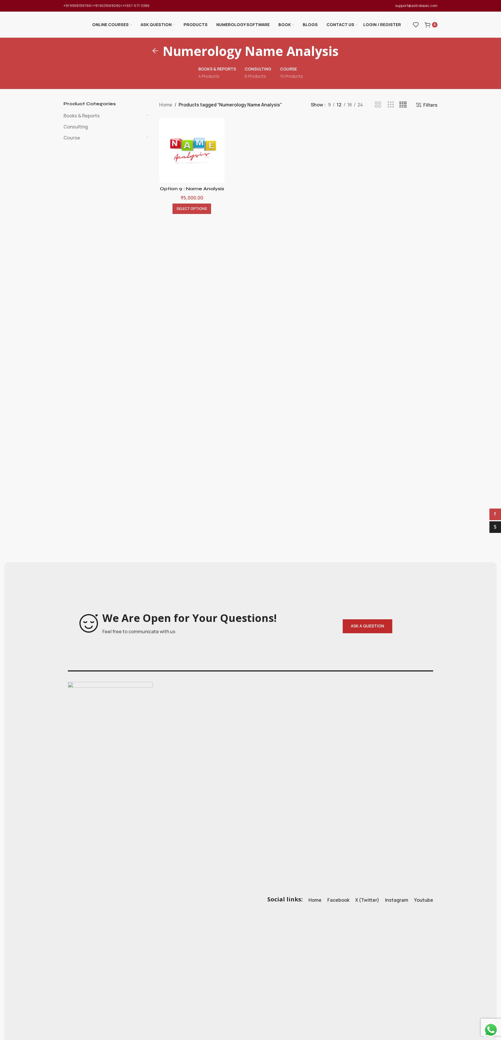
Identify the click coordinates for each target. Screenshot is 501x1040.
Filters (430, 105)
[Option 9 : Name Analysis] (191, 150)
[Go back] (155, 51)
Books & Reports (81, 115)
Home (165, 104)
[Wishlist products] (416, 24)
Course (71, 138)
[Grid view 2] (378, 105)
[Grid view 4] (403, 105)
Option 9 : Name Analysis (192, 188)
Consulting (75, 127)
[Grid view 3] (390, 105)
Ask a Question (367, 626)
